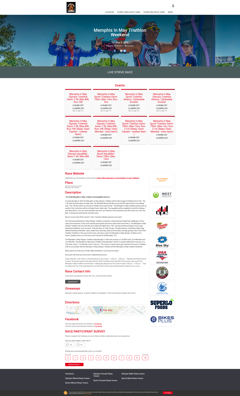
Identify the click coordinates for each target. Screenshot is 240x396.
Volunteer (109, 12)
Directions (130, 46)
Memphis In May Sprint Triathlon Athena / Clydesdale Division (133, 98)
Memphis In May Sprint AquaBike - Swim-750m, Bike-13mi (106, 155)
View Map (107, 310)
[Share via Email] (121, 50)
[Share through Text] (124, 50)
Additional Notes (73, 364)
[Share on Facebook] (114, 50)
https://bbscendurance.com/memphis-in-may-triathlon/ (118, 178)
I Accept (168, 393)
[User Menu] (173, 5)
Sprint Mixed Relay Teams (76, 383)
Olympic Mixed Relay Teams (77, 378)
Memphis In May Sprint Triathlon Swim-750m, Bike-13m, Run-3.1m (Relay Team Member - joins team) (162, 126)
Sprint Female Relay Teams (105, 380)
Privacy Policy (87, 393)
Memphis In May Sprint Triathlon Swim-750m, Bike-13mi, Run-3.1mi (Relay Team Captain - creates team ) (134, 128)
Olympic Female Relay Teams (128, 12)
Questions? (73, 282)
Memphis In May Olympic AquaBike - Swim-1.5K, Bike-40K (78, 154)
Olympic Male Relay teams (154, 12)
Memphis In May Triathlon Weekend (120, 32)
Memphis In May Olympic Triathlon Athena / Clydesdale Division (161, 98)
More (170, 12)
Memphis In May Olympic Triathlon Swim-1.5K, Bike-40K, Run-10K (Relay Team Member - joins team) (106, 126)
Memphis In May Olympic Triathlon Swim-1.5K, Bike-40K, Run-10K (78, 98)
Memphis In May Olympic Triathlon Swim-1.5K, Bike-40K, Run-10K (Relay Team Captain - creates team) (78, 128)
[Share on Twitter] (118, 50)
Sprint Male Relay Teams (132, 378)
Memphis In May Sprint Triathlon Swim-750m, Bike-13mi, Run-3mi (106, 98)
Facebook (98, 324)
